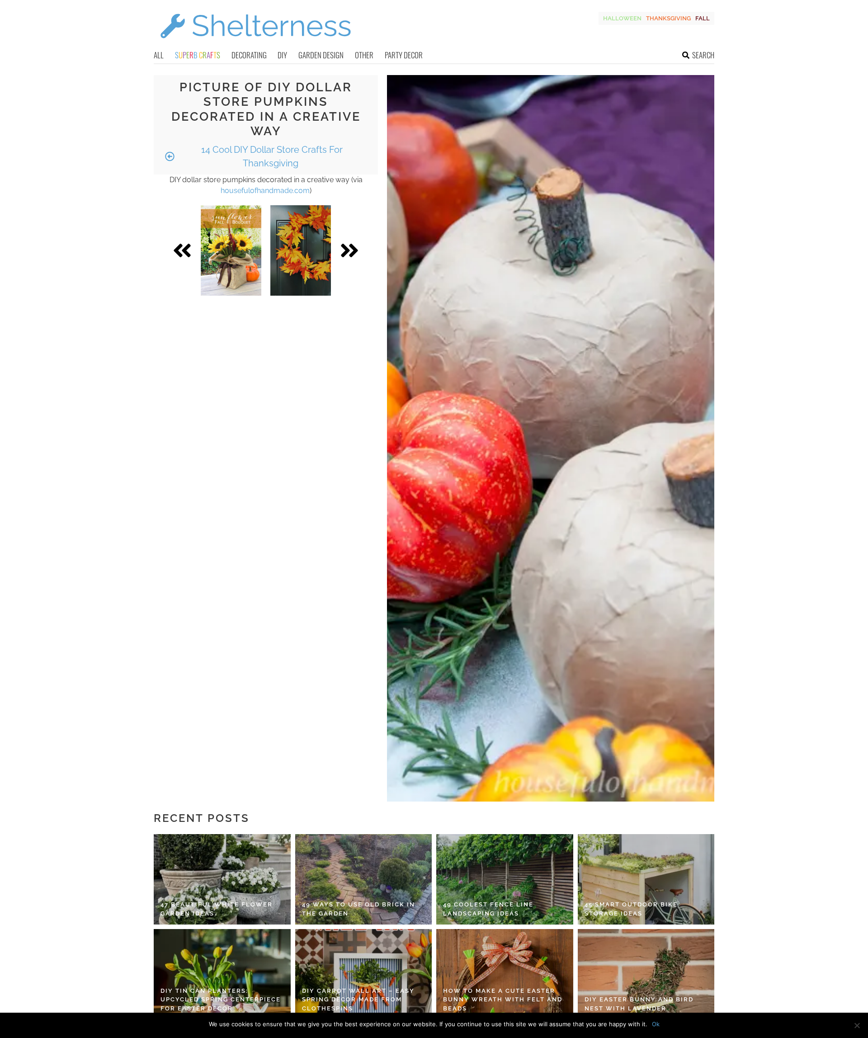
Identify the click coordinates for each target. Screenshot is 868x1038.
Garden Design (321, 55)
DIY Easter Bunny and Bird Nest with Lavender (639, 1004)
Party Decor (404, 55)
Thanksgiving (668, 18)
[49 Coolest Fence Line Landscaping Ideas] (504, 879)
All (159, 55)
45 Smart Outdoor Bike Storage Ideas (631, 909)
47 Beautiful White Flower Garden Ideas (216, 909)
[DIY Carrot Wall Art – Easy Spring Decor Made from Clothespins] (363, 974)
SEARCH (703, 55)
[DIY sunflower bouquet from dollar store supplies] (231, 250)
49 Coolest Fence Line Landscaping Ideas (488, 909)
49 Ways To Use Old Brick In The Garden (358, 909)
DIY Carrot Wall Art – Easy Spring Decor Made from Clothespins (358, 999)
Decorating (249, 55)
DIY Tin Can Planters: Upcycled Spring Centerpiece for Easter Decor (220, 999)
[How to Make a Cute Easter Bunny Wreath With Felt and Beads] (504, 974)
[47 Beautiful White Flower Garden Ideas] (222, 879)
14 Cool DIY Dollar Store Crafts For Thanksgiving (271, 156)
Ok (656, 1024)
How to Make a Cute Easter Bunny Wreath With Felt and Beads (502, 999)
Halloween (622, 18)
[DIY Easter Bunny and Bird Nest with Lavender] (646, 974)
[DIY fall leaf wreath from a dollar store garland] (300, 250)
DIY (282, 55)
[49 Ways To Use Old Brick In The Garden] (363, 879)
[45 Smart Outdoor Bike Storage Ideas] (646, 879)
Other (364, 55)
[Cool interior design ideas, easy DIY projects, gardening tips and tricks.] (255, 43)
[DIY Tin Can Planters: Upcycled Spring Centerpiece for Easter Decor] (222, 974)
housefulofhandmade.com (265, 190)
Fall (702, 18)
